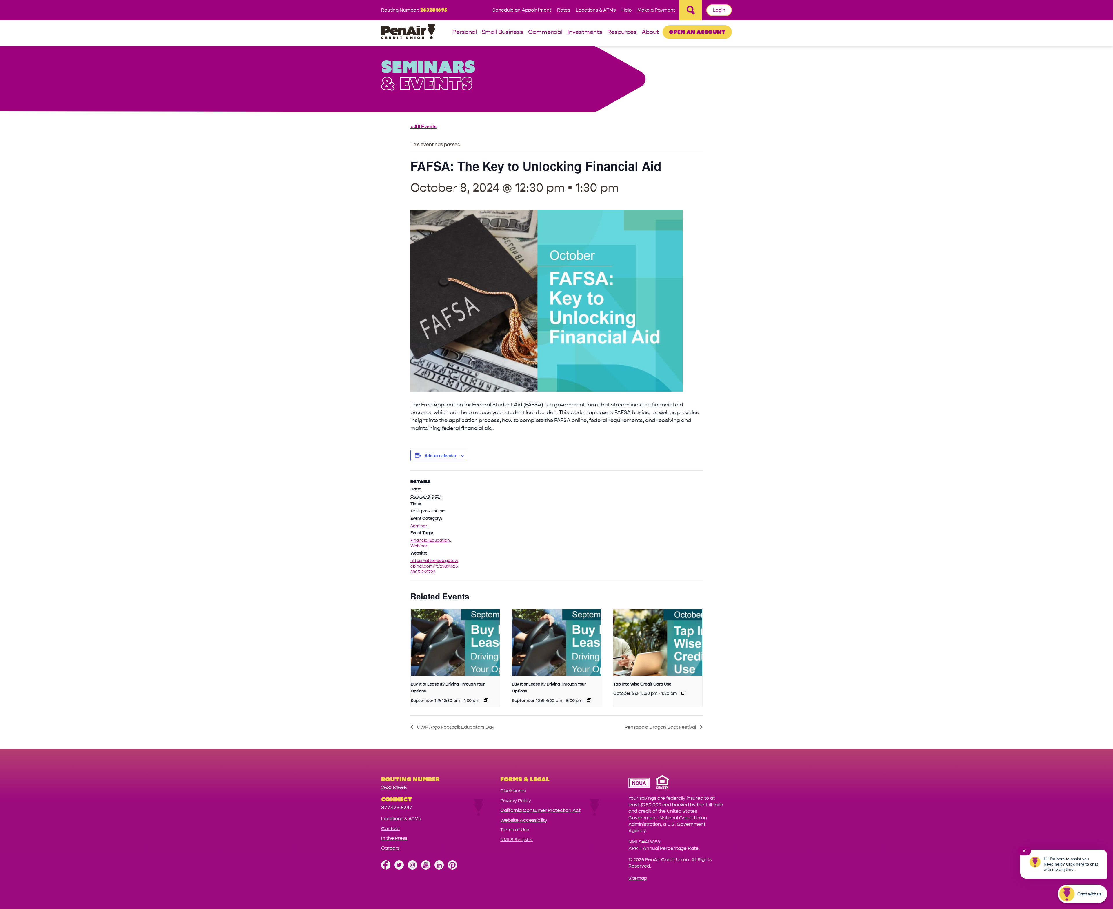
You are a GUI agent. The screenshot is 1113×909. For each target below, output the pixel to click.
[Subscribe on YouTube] (425, 868)
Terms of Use (514, 829)
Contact (390, 828)
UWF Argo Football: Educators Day (455, 727)
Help (626, 10)
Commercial (545, 32)
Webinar (418, 545)
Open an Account (697, 31)
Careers (390, 848)
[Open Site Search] (690, 10)
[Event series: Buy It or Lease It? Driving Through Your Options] (486, 700)
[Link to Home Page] (408, 32)
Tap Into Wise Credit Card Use (642, 684)
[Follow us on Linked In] (439, 868)
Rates (563, 10)
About (650, 32)
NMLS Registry (516, 839)
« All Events (423, 126)
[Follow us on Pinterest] (452, 868)
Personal (464, 32)
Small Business (502, 32)
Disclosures (513, 791)
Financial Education (430, 540)
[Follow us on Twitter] (399, 868)
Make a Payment (656, 10)
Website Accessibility (523, 820)
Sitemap (637, 878)
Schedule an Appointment (521, 10)
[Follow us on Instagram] (412, 868)
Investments (585, 32)
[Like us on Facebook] (385, 868)
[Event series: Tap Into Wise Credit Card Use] (683, 693)
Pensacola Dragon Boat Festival (661, 727)
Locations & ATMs (596, 10)
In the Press (394, 838)
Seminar (418, 525)
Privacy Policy (515, 800)
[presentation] (455, 642)
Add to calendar (440, 455)
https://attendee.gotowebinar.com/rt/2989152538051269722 (434, 566)
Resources (622, 32)
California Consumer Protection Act (540, 810)
